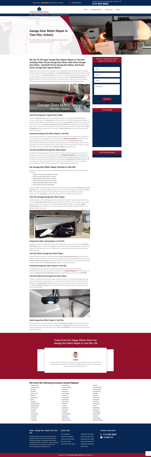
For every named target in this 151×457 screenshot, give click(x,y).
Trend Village (96, 414)
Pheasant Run (96, 391)
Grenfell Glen (65, 400)
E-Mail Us (108, 437)
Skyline (95, 406)
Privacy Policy (84, 446)
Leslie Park (65, 410)
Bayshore (33, 391)
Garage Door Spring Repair (68, 439)
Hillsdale (64, 404)
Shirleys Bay (96, 404)
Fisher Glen (65, 391)
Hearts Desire (65, 402)
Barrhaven (33, 389)
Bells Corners (34, 393)
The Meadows (96, 412)
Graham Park (65, 397)
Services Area (108, 9)
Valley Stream (96, 418)
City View (33, 410)
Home (85, 9)
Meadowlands (65, 418)
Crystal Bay (34, 420)
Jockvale (64, 406)
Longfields (64, 412)
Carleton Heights (35, 404)
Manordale (65, 416)
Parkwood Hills (97, 389)
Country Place (34, 414)
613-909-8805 (100, 4)
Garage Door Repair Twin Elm (41, 15)
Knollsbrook (65, 408)
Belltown (33, 395)
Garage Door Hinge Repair (87, 436)
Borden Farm (34, 397)
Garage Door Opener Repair (68, 444)
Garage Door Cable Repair (87, 444)
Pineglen (95, 393)
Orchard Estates (97, 387)
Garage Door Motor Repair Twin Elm (59, 15)
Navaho (95, 385)
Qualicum (95, 395)
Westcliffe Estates (98, 420)
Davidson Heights (66, 387)
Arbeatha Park (34, 385)
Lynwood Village (66, 414)
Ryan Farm (96, 402)
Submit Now (107, 99)
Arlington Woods (35, 387)
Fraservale (64, 395)
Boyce (32, 400)
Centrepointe (34, 408)
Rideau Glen (96, 397)
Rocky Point (96, 400)
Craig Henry (34, 416)
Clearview (33, 412)
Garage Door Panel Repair (87, 441)
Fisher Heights (66, 393)
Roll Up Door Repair (66, 441)
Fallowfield (65, 389)
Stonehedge (96, 408)
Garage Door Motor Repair (87, 439)
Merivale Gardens (66, 420)
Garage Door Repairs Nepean (75, 455)
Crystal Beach (65, 385)
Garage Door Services (96, 9)
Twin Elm (95, 416)
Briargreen (33, 402)
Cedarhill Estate (35, 406)
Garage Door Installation (67, 436)
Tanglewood (96, 410)
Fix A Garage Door (65, 434)
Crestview (33, 418)
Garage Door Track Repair (87, 434)
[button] (71, 355)
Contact (118, 9)
